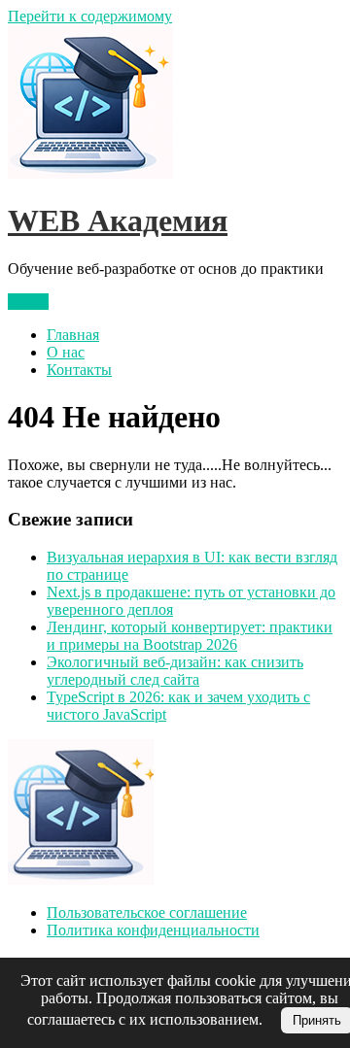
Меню (28, 301)
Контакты (79, 369)
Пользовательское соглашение (147, 912)
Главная (73, 334)
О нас (66, 352)
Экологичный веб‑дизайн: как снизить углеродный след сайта (175, 671)
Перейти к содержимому (90, 16)
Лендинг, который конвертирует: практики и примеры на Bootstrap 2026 (189, 636)
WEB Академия (118, 220)
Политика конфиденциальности (153, 930)
